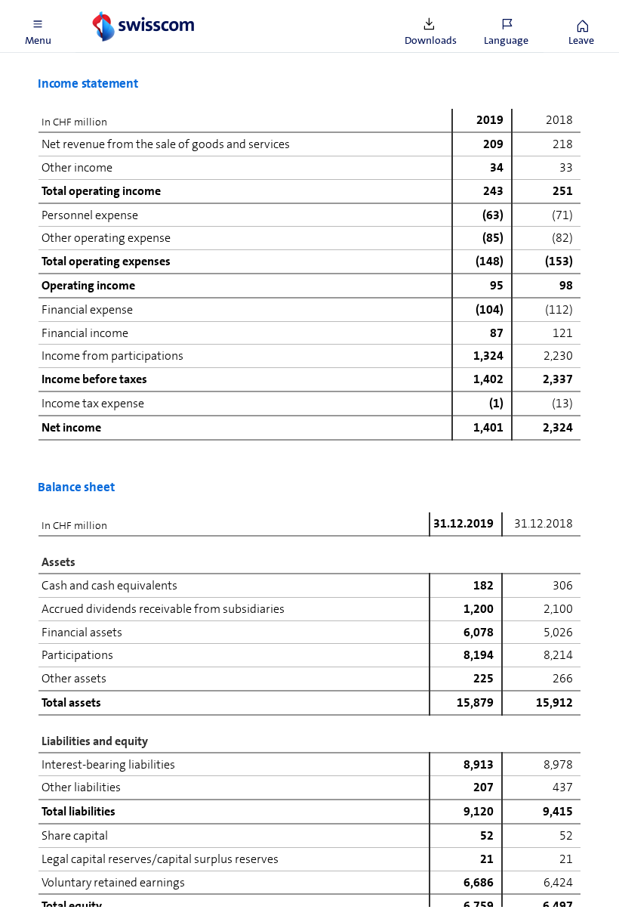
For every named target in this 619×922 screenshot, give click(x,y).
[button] (37, 26)
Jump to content (113, 9)
